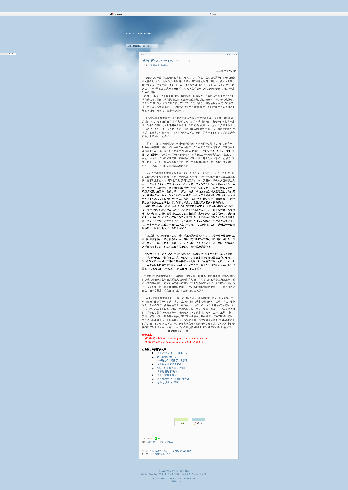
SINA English (194, 474)
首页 (129, 46)
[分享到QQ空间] (152, 438)
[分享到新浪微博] (149, 438)
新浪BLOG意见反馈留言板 (168, 471)
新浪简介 (144, 474)
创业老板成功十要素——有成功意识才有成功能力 (171, 451)
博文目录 (137, 46)
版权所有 (177, 481)
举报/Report (169, 442)
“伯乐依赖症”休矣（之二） (161, 454)
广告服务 (161, 474)
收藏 (149, 442)
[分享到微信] (159, 438)
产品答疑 (203, 474)
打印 (161, 442)
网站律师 (185, 474)
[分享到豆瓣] (156, 438)
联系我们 (169, 474)
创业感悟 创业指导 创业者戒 (159, 65)
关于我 (146, 46)
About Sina (153, 474)
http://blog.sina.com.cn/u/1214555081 (139, 33)
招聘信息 (177, 474)
